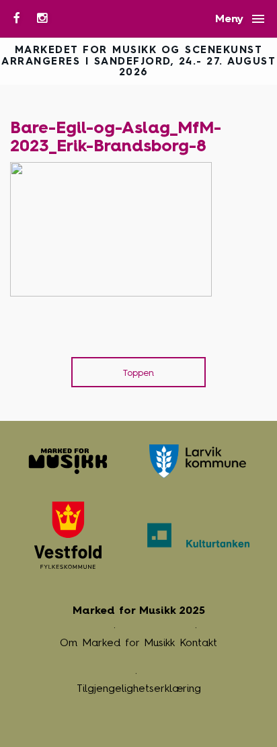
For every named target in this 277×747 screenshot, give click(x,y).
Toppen (138, 373)
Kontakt (198, 642)
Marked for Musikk (68, 461)
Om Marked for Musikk (117, 642)
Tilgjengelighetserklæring (139, 688)
